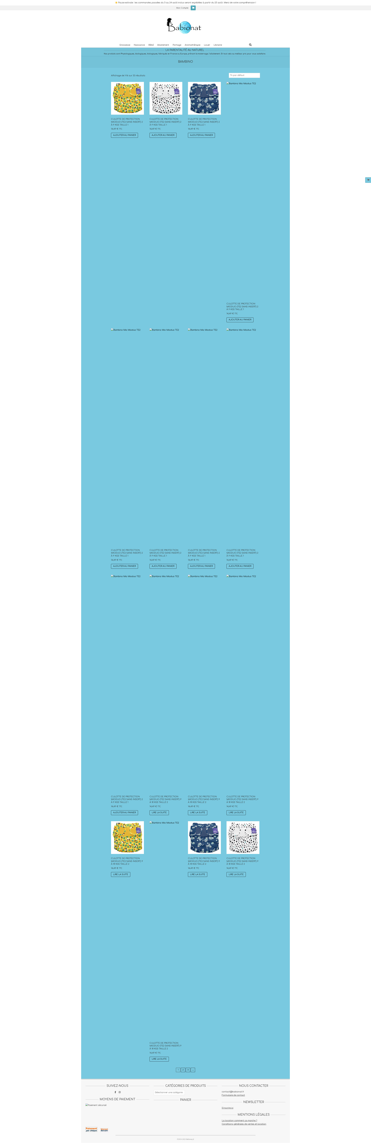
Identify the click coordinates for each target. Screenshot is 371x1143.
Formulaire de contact (233, 1095)
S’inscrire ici (227, 1108)
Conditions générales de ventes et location (244, 1124)
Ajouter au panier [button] (124, 135)
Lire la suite (159, 812)
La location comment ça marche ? (239, 1121)
